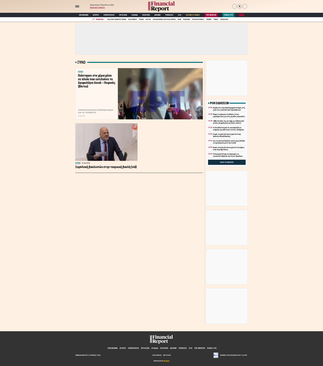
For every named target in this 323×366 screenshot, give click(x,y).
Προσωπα (123, 15)
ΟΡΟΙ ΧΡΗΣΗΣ (157, 355)
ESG (179, 15)
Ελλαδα (135, 15)
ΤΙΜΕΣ (215, 19)
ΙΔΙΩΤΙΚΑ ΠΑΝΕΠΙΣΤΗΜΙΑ (116, 19)
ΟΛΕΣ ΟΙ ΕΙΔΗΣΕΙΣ (227, 162)
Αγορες (96, 15)
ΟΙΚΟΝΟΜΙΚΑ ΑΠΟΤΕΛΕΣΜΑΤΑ (164, 19)
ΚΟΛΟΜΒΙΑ (132, 19)
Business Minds (193, 15)
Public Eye (228, 15)
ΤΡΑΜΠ (208, 19)
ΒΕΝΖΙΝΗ (186, 19)
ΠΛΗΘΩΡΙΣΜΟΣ (198, 19)
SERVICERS (224, 19)
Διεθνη (157, 15)
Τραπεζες (169, 15)
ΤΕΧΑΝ (141, 19)
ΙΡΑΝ (179, 19)
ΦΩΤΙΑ (148, 19)
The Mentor (211, 15)
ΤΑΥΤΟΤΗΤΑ (167, 355)
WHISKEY (166, 361)
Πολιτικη (146, 15)
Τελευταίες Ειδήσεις (97, 8)
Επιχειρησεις (109, 15)
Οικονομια (83, 15)
